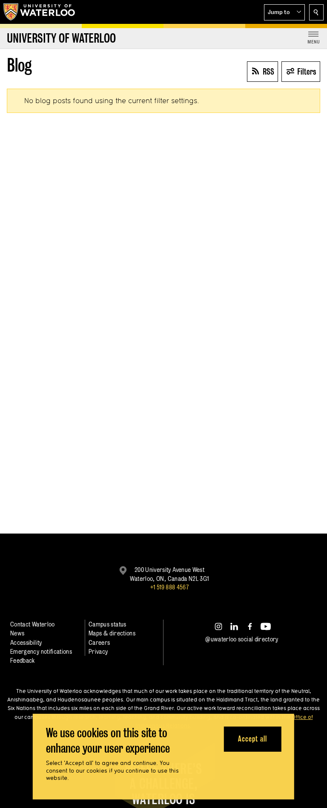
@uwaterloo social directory (241, 639)
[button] (284, 12)
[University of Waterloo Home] (39, 11)
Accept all (252, 738)
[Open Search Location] (316, 12)
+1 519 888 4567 (169, 587)
